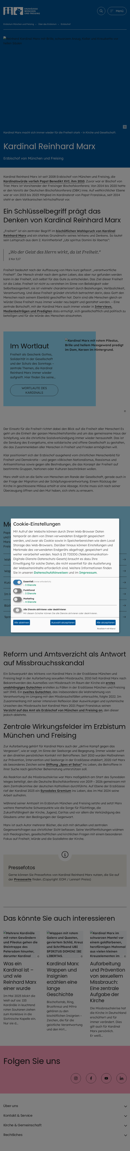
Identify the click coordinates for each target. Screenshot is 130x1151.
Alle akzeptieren (106, 622)
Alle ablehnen (21, 622)
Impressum (88, 572)
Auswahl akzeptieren (63, 622)
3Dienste (29, 584)
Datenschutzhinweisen (51, 572)
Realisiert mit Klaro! (106, 628)
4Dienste (29, 601)
